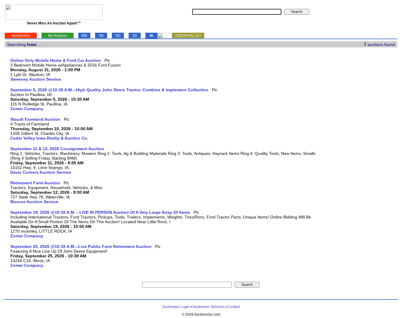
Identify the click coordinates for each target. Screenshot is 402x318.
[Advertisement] (373, 146)
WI (101, 36)
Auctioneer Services (208, 307)
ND (118, 36)
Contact (233, 307)
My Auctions (57, 36)
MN (84, 36)
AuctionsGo (20, 36)
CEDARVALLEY (188, 36)
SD (134, 36)
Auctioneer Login (176, 307)
